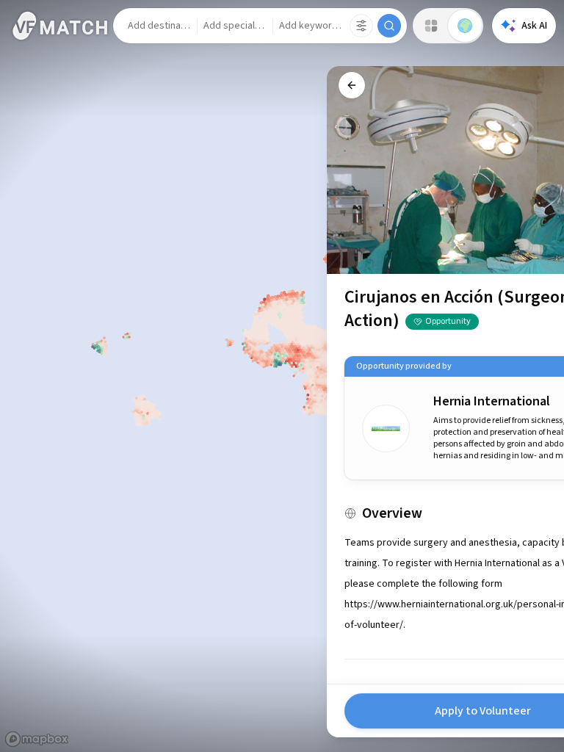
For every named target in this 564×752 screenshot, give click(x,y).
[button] (159, 25)
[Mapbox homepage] (36, 739)
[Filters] (361, 25)
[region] (282, 376)
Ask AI (534, 25)
